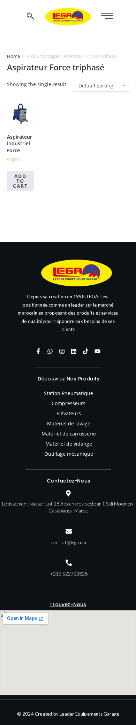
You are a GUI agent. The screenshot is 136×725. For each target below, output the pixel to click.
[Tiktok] (86, 351)
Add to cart (20, 181)
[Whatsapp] (50, 351)
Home (13, 56)
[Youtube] (98, 351)
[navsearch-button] (30, 17)
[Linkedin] (74, 351)
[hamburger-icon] (106, 16)
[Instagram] (62, 351)
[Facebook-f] (38, 351)
